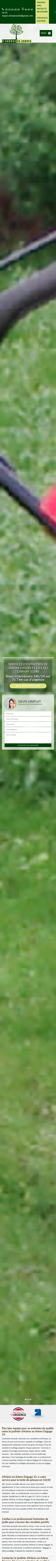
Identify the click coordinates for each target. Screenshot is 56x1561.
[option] (28, 780)
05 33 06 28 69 (12, 9)
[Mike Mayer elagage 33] (16, 33)
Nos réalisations (28, 686)
